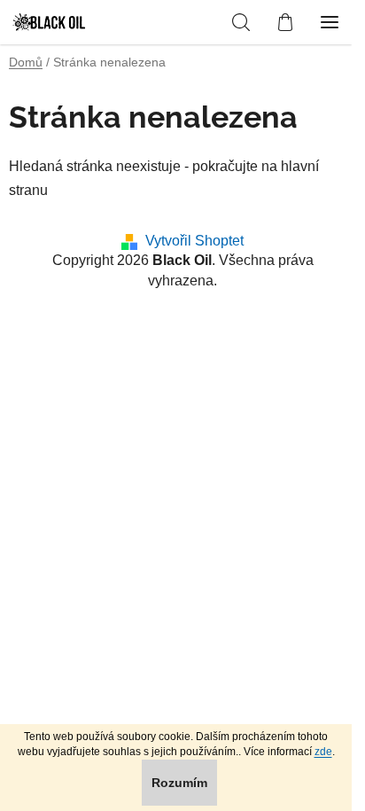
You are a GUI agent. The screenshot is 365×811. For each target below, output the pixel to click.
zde (323, 751)
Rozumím (179, 783)
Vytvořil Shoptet (194, 240)
